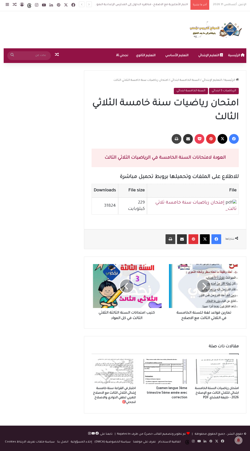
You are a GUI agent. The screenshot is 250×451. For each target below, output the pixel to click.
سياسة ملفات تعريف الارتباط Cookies (30, 442)
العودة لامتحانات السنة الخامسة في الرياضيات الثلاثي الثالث (165, 157)
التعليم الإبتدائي (209, 55)
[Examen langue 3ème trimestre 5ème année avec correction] (165, 371)
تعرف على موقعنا (144, 442)
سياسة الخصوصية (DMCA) (112, 442)
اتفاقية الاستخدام (169, 442)
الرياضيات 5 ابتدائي (224, 90)
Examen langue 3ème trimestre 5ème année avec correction (167, 393)
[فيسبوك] (97, 434)
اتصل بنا (62, 442)
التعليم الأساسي (176, 55)
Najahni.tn (124, 434)
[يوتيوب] (93, 434)
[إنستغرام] (89, 434)
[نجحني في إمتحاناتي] (217, 30)
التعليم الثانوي (146, 55)
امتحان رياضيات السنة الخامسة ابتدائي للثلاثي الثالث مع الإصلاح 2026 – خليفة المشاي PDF (217, 393)
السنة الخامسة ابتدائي (185, 80)
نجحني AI (122, 55)
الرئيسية (234, 55)
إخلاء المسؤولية (81, 442)
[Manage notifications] (238, 440)
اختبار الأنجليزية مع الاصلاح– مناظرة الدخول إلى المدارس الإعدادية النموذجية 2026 (135, 4)
